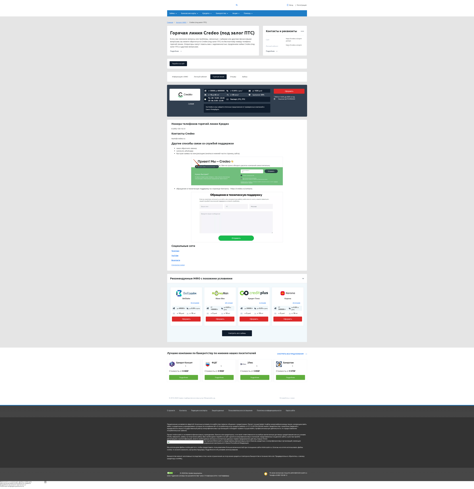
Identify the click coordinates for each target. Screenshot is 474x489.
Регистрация (301, 5)
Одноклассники (178, 265)
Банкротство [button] (221, 13)
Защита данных (218, 410)
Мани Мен (220, 298)
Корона (288, 298)
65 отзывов (195, 303)
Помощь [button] (247, 13)
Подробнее (270, 51)
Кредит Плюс (254, 298)
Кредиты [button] (206, 13)
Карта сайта (290, 410)
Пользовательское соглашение (240, 410)
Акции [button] (234, 13)
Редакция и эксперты (199, 410)
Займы (244, 77)
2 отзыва (262, 303)
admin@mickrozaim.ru (298, 473)
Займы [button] (172, 13)
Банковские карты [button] (188, 13)
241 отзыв (229, 303)
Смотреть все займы (237, 333)
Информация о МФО (180, 77)
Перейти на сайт (178, 63)
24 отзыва (296, 303)
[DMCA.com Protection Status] (173, 473)
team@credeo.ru (178, 138)
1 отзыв (191, 104)
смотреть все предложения (290, 354)
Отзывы (233, 77)
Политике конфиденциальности (12, 486)
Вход (291, 5)
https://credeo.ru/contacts (241, 188)
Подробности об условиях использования (221, 450)
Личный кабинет (200, 77)
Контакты (183, 410)
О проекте (171, 410)
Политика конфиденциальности (269, 410)
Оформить (289, 91)
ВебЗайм (186, 298)
